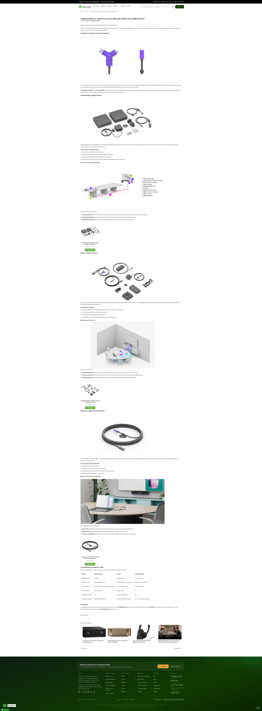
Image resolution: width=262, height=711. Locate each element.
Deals (128, 6)
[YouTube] (88, 692)
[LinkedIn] (79, 692)
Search (155, 682)
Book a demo (164, 666)
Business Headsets (110, 685)
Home (82, 11)
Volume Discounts (141, 688)
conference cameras (93, 687)
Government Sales (141, 685)
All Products (108, 676)
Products (103, 6)
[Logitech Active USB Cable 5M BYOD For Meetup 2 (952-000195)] (131, 435)
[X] (94, 692)
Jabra (122, 685)
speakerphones (82, 687)
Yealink (123, 676)
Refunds (127, 699)
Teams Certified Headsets (109, 689)
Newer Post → (177, 648)
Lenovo (123, 688)
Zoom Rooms (140, 679)
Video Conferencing (110, 679)
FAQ (154, 676)
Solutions (95, 6)
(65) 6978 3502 (156, 1)
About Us (116, 6)
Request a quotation (175, 666)
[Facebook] (82, 692)
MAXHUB (123, 682)
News (86, 11)
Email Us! (5, 709)
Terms (123, 699)
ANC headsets (97, 685)
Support (123, 6)
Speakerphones (109, 682)
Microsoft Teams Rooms (143, 676)
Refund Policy (156, 688)
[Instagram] (85, 692)
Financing (139, 691)
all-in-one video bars (88, 685)
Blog (154, 679)
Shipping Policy (157, 685)
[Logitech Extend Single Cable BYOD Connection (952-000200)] (131, 120)
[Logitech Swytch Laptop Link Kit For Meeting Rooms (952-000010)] (131, 278)
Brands (109, 6)
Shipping (132, 699)
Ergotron (123, 691)
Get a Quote (179, 6)
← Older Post (84, 648)
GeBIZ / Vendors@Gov (179, 1)
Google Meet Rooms (142, 682)
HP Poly (123, 679)
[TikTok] (91, 692)
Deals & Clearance (109, 693)
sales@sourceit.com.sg (166, 1)
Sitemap (155, 691)
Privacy (118, 699)
